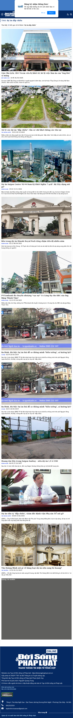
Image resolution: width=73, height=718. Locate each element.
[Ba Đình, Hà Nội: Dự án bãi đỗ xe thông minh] (36, 329)
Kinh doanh (4, 189)
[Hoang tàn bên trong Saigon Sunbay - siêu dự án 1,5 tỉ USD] (36, 438)
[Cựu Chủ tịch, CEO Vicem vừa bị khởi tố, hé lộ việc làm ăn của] (36, 50)
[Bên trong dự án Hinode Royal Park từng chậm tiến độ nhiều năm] (36, 218)
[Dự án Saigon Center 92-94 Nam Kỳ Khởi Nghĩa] (36, 161)
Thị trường (4, 570)
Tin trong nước (6, 132)
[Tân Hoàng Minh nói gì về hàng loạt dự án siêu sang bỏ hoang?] (36, 545)
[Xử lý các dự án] (36, 107)
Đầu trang (42, 712)
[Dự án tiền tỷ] (36, 490)
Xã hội (3, 354)
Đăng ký (51, 12)
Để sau (43, 12)
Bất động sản (5, 78)
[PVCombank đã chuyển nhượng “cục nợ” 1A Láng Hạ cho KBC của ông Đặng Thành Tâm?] (36, 272)
